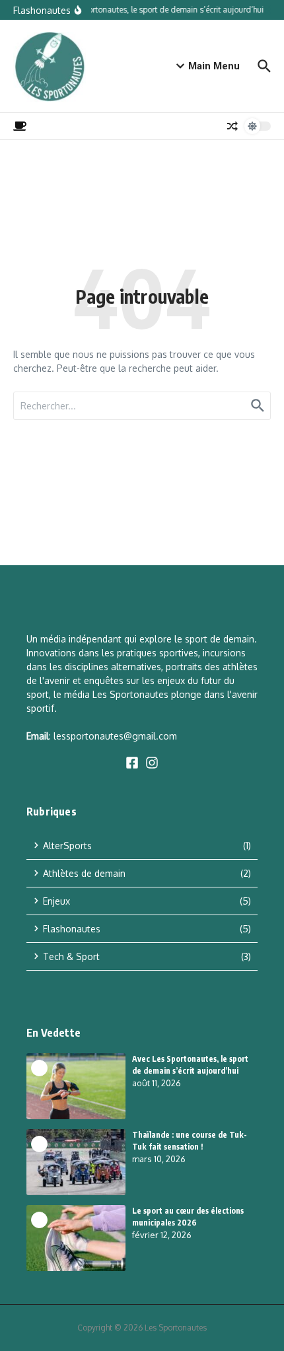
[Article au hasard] (232, 126)
